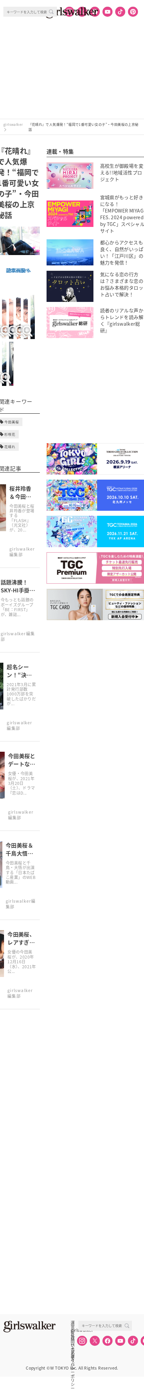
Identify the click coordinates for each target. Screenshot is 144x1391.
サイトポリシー (73, 1345)
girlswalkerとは (74, 1330)
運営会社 (73, 1323)
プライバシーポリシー (73, 1352)
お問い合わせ (73, 1337)
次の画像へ (19, 270)
